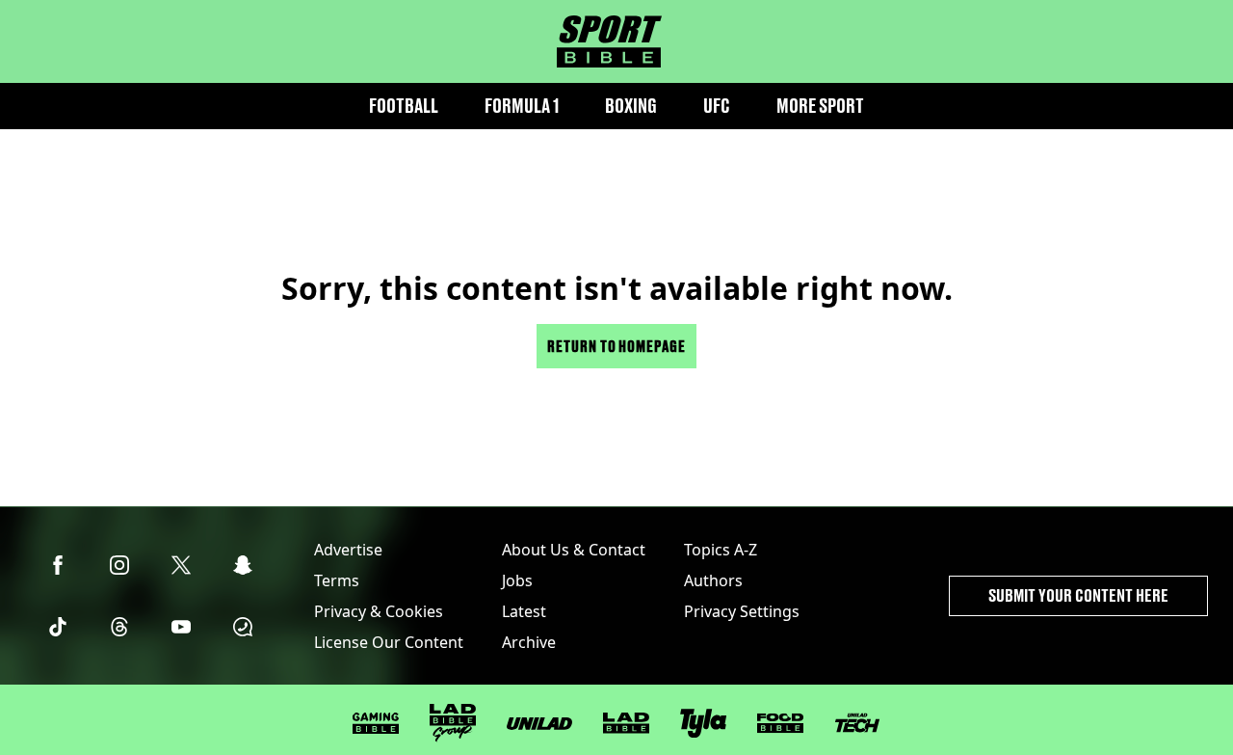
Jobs (517, 580)
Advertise (348, 549)
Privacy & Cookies (378, 611)
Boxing (631, 105)
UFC (716, 105)
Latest (524, 611)
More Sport (820, 105)
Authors (713, 580)
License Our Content (388, 642)
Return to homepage (616, 346)
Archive (529, 642)
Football (403, 105)
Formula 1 (522, 105)
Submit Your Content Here (1078, 595)
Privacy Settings (742, 611)
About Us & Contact (573, 549)
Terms (336, 580)
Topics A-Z (720, 549)
